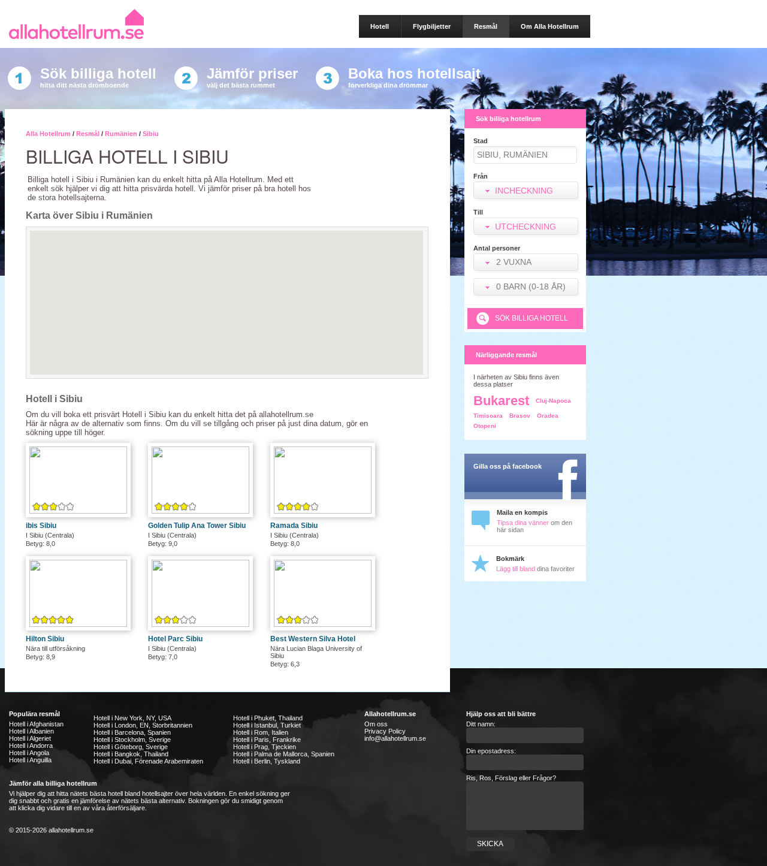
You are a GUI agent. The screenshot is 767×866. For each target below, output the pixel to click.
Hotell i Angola (29, 752)
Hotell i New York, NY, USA (132, 718)
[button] (527, 263)
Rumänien (121, 133)
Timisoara (488, 415)
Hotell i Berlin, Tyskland (266, 761)
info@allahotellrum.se (395, 738)
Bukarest (501, 400)
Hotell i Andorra (31, 745)
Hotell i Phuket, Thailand (268, 718)
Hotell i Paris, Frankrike (267, 739)
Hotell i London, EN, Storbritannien (142, 725)
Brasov (519, 415)
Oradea (547, 415)
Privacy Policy (385, 731)
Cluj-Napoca (553, 400)
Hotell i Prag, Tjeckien (264, 746)
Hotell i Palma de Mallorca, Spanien (283, 754)
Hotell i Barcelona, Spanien (132, 732)
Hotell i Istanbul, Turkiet (267, 725)
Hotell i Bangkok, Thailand (130, 754)
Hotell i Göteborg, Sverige (130, 746)
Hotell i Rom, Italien (260, 732)
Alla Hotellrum (48, 133)
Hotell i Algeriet (30, 738)
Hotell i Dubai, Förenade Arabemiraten (148, 761)
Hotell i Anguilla (30, 760)
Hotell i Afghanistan (36, 724)
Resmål (87, 133)
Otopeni (484, 426)
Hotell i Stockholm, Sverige (132, 739)
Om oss (376, 724)
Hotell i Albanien (31, 731)
